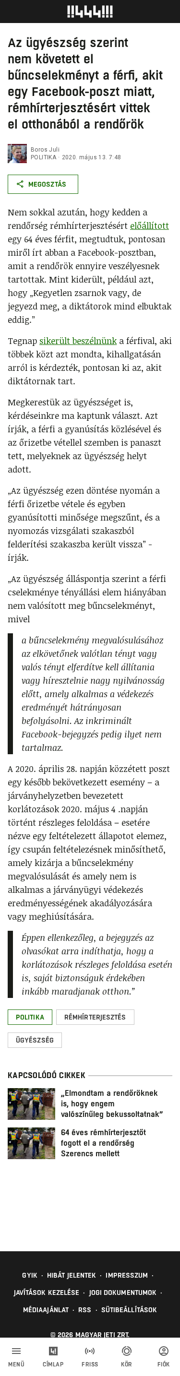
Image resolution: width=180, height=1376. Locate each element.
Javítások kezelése (47, 1292)
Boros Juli (45, 149)
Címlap (53, 1364)
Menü (16, 1364)
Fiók (163, 1364)
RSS (84, 1310)
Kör (126, 1364)
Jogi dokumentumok (123, 1292)
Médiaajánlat (46, 1310)
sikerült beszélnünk (78, 340)
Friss (90, 1364)
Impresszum (127, 1275)
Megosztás (47, 184)
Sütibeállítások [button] (129, 1310)
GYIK (29, 1275)
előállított (149, 225)
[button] (30, 1017)
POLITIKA (43, 157)
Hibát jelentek (71, 1275)
